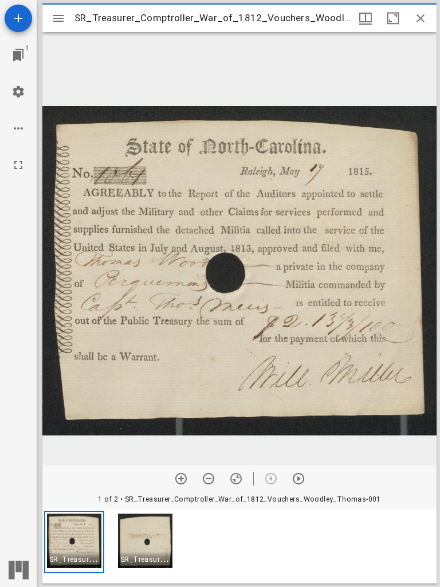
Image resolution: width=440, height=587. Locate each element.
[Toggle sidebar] (58, 18)
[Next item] (298, 478)
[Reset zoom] (236, 478)
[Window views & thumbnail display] (365, 18)
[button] (74, 542)
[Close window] (420, 18)
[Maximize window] (393, 18)
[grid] (239, 546)
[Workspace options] (18, 128)
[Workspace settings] (18, 91)
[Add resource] (18, 18)
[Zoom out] (208, 478)
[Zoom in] (181, 478)
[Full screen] (18, 165)
